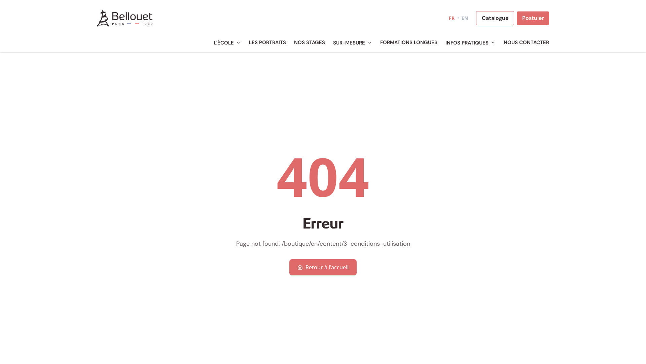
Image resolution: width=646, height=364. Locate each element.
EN (465, 18)
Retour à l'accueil (327, 267)
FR (452, 18)
